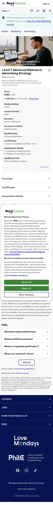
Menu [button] (4, 11)
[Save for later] (49, 70)
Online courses (22, 373)
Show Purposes (26, 294)
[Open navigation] (3, 3)
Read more (33, 98)
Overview (7, 178)
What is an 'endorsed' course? (19, 353)
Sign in (46, 3)
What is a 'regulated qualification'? (21, 346)
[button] (20, 111)
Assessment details (12, 196)
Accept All (26, 282)
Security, (33, 483)
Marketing (16, 31)
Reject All (26, 288)
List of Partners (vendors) (16, 275)
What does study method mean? (20, 331)
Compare (44, 166)
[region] (26, 253)
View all (26, 362)
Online (5, 31)
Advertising (29, 31)
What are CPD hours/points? (18, 339)
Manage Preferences (18, 483)
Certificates (8, 187)
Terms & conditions (26, 489)
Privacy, (40, 483)
